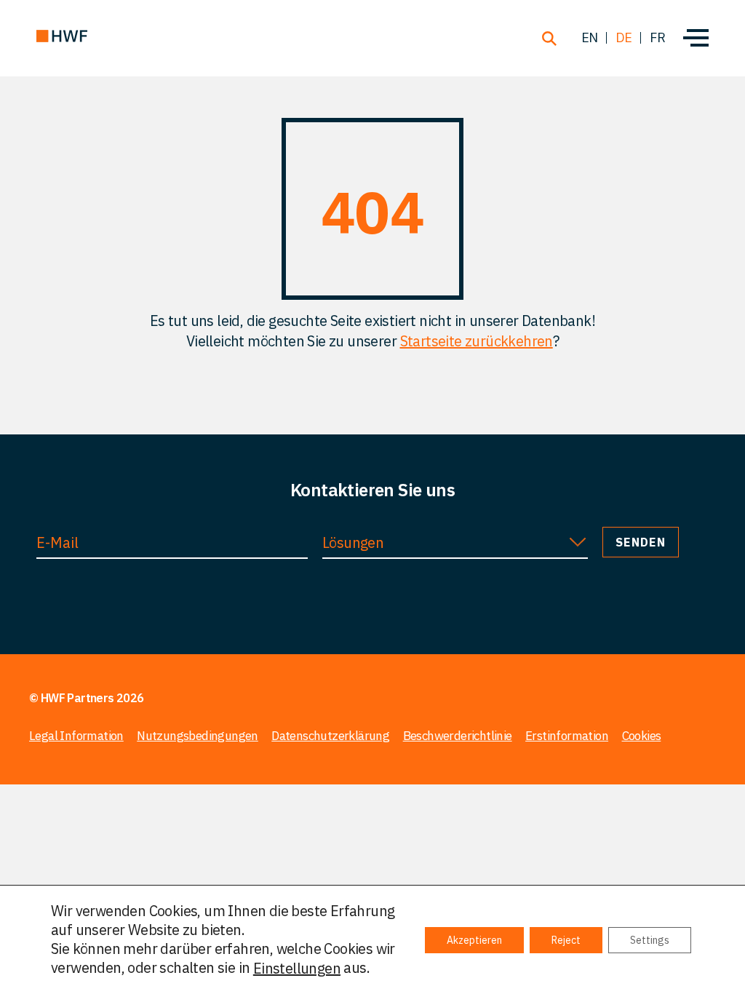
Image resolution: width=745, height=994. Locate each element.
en (589, 37)
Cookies (641, 736)
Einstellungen (296, 968)
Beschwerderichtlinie (457, 736)
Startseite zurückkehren (476, 341)
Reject (566, 940)
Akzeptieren (474, 940)
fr (657, 37)
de (623, 37)
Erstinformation (566, 736)
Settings (649, 940)
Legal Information (76, 736)
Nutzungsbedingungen (197, 736)
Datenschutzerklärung (330, 736)
